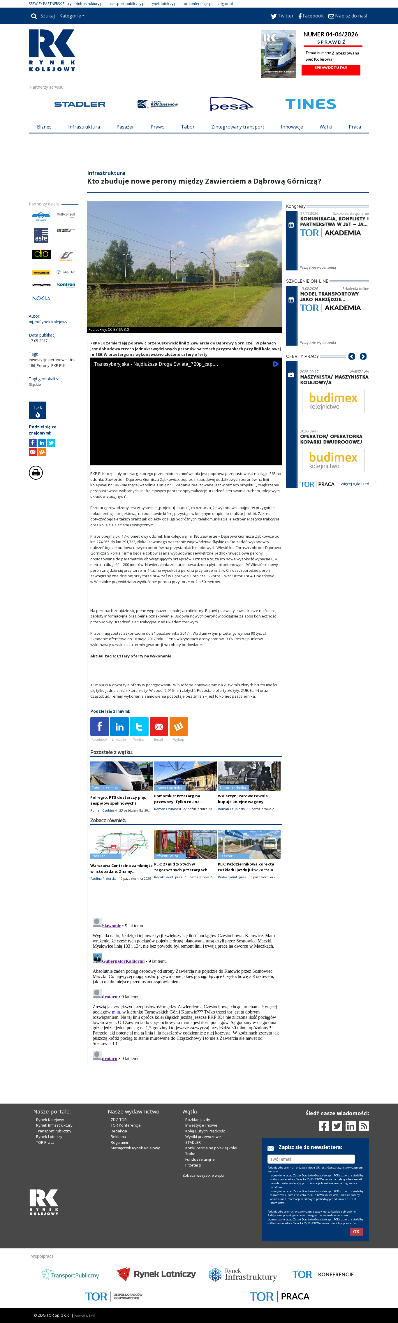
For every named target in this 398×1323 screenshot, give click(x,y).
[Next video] (113, 459)
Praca (355, 127)
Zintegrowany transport (237, 127)
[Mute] (128, 459)
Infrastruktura (84, 127)
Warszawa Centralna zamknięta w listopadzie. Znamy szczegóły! (121, 871)
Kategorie (70, 16)
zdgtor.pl (225, 3)
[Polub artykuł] (33, 443)
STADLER (193, 1142)
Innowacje (292, 127)
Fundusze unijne (200, 1159)
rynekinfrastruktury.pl (85, 3)
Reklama (118, 1136)
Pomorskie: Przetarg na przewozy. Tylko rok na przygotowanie (177, 801)
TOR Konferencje (126, 1125)
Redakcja (119, 1131)
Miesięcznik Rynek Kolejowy (135, 1147)
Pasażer (125, 127)
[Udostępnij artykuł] (42, 443)
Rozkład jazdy (197, 1119)
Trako (190, 1153)
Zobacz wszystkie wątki (203, 1175)
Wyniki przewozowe (203, 1136)
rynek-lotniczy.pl (164, 3)
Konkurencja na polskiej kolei (211, 1147)
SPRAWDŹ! (333, 42)
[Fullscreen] (274, 459)
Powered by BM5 (84, 1315)
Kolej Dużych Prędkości (205, 1131)
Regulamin (120, 1142)
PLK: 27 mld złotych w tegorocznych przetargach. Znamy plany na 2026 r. (181, 869)
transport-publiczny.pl (127, 3)
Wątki (326, 127)
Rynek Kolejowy (50, 1119)
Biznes (44, 127)
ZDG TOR (119, 1119)
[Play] (97, 459)
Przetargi (193, 1165)
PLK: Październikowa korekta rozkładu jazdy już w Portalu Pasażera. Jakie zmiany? (246, 869)
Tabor (188, 127)
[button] (352, 365)
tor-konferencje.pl (197, 3)
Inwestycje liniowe (201, 1125)
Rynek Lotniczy (49, 1136)
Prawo (158, 127)
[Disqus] (186, 988)
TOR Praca (45, 1142)
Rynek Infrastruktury (54, 1125)
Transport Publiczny (53, 1131)
